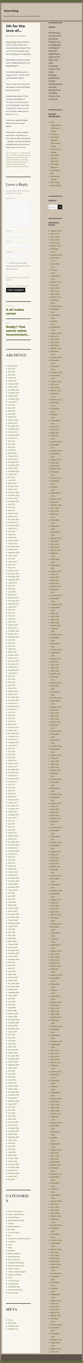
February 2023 (13, 486)
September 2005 (13, 1028)
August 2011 (12, 818)
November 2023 (13, 465)
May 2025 (11, 411)
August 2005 (12, 1031)
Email (9, 241)
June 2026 (11, 372)
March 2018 (12, 595)
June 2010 (11, 860)
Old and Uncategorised (16, 1265)
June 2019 (11, 564)
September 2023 (13, 471)
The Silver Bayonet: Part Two (55, 158)
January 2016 (12, 658)
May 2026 (11, 375)
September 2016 (13, 637)
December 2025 (13, 390)
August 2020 (12, 555)
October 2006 (13, 989)
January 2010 (12, 875)
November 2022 (13, 495)
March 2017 (12, 622)
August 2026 (12, 366)
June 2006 (11, 1001)
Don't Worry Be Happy (18, 164)
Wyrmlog (11, 11)
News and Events (14, 1259)
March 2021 (12, 537)
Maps (10, 1247)
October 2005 (13, 1025)
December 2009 (13, 878)
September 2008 (13, 923)
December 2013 (13, 733)
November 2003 (13, 1095)
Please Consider (13, 1268)
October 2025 (13, 396)
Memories (11, 1250)
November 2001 (13, 1167)
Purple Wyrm (13, 153)
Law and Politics (14, 1232)
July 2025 (11, 405)
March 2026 (12, 381)
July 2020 (11, 558)
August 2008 (12, 926)
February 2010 (13, 872)
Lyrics (10, 1244)
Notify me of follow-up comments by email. (18, 279)
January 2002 (12, 1161)
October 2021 (13, 522)
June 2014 (11, 715)
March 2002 (12, 1155)
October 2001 (13, 1170)
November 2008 (13, 917)
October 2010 (13, 848)
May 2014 (11, 718)
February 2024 (13, 456)
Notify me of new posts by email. (17, 286)
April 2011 (12, 830)
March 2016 (12, 652)
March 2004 (12, 1083)
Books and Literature (15, 1211)
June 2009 (11, 896)
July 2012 (11, 784)
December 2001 (13, 1164)
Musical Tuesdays (14, 1256)
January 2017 (12, 628)
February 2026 (13, 384)
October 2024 (13, 432)
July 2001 (11, 1179)
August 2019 (12, 561)
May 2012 (11, 790)
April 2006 (12, 1007)
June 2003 (11, 1110)
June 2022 (11, 507)
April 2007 (12, 971)
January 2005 (12, 1053)
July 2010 (11, 857)
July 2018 (11, 585)
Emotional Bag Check (13, 42)
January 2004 (12, 1089)
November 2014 (13, 700)
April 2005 (12, 1044)
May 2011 (11, 827)
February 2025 (13, 420)
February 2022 (13, 513)
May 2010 (11, 863)
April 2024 (12, 450)
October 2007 (13, 956)
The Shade (55, 182)
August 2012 (12, 781)
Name (9, 231)
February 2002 (13, 1158)
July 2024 (11, 441)
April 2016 (12, 649)
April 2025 (12, 414)
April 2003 (12, 1116)
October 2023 (13, 468)
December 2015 (13, 661)
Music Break (56, 185)
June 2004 (11, 1074)
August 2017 (12, 607)
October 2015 (13, 667)
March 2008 (12, 941)
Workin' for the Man (15, 1290)
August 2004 (12, 1068)
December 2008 (13, 914)
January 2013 (12, 766)
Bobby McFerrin (17, 162)
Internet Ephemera (17, 155)
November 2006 (13, 986)
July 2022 (11, 504)
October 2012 (13, 775)
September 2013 (13, 742)
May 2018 (11, 588)
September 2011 (13, 814)
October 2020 (13, 549)
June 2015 (11, 679)
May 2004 (11, 1077)
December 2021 (13, 519)
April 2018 (12, 592)
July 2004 (11, 1071)
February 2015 (13, 691)
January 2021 (12, 543)
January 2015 (12, 694)
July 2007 (11, 962)
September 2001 (13, 1173)
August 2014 (12, 709)
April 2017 (12, 619)
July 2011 (11, 821)
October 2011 (13, 811)
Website (9, 252)
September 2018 (13, 579)
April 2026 (12, 378)
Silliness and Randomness (17, 1271)
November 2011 (13, 808)
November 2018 (13, 576)
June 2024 (11, 444)
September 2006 (13, 992)
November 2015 (13, 664)
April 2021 (12, 534)
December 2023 (13, 462)
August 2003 (12, 1104)
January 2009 (12, 911)
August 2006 (12, 995)
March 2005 (12, 1047)
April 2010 (12, 866)
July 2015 (11, 676)
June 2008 (11, 932)
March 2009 (12, 905)
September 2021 (13, 525)
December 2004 (13, 1056)
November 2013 (13, 736)
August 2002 (12, 1140)
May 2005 (11, 1040)
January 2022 (12, 516)
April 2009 (12, 902)
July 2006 (11, 998)
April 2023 (12, 480)
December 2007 (13, 950)
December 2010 (13, 842)
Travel (10, 1277)
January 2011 (12, 839)
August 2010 (12, 854)
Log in (10, 1320)
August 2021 (12, 528)
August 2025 (12, 402)
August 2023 (12, 474)
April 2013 (12, 757)
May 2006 (11, 1004)
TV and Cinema (13, 1280)
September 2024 (13, 435)
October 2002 (13, 1134)
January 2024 (12, 459)
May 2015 (11, 682)
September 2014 (13, 706)
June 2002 (11, 1146)
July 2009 (11, 893)
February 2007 (13, 977)
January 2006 (12, 1016)
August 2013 (12, 745)
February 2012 (13, 799)
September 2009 (13, 887)
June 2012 (11, 787)
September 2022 (13, 501)
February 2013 (13, 763)
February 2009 (13, 908)
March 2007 (12, 974)
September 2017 (13, 604)
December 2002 (13, 1128)
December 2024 (13, 426)
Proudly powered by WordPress (22, 1357)
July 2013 (11, 748)
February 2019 (13, 570)
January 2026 (12, 387)
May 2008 (11, 935)
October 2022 (13, 498)
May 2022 (11, 510)
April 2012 (12, 793)
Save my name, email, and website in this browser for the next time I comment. (18, 266)
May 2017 (11, 616)
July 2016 (11, 640)
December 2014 (13, 697)
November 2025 (13, 393)
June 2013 (11, 751)
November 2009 (13, 881)
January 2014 (12, 730)
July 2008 (11, 929)
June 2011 (11, 824)
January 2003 (12, 1125)
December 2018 (13, 573)
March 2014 (12, 724)
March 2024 (12, 453)
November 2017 (13, 601)
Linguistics (12, 1241)
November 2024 (13, 429)
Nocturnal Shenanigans (16, 1262)
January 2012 (12, 802)
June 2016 (11, 643)
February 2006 (13, 1013)
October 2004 (13, 1062)
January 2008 (12, 947)
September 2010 (13, 851)
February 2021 (13, 540)
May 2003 (11, 1113)
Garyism (54, 134)
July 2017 (11, 610)
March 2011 (12, 833)
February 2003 (13, 1122)
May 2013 (11, 754)
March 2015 (12, 688)
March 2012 (12, 796)
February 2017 (13, 625)
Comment (11, 198)
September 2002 (13, 1137)
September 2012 (13, 778)
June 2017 (11, 613)
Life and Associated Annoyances (19, 1238)
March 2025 (12, 417)
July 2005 (11, 1034)
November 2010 (13, 845)
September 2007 (13, 959)
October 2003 (13, 1098)
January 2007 (12, 980)
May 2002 (11, 1149)
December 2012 (13, 769)
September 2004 (13, 1065)
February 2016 (13, 655)
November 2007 (13, 953)
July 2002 (11, 1143)
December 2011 (13, 805)
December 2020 (13, 546)
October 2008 (13, 920)
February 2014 (13, 727)
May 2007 (11, 968)
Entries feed (12, 1323)
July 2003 (11, 1107)
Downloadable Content (16, 1220)
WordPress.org (13, 1329)
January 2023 (12, 489)
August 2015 (12, 673)
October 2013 (13, 739)
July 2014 (11, 712)
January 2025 (12, 423)
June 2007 (11, 965)
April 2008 (12, 938)
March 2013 (12, 760)
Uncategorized (13, 1284)
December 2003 (13, 1092)
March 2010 (12, 869)
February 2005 (13, 1050)
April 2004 (12, 1080)
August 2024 (12, 438)
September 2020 (13, 552)
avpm (22, 160)
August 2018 (12, 582)
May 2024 (11, 447)
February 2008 (13, 944)
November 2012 (13, 772)
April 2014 (12, 721)
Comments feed (13, 1326)
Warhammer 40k (14, 1287)
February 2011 (13, 836)
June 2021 (11, 531)
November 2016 (13, 631)
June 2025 (11, 408)
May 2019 (11, 567)
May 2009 (11, 899)
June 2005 (11, 1037)
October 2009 (13, 884)
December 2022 (13, 492)
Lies (9, 1235)
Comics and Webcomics (16, 1214)
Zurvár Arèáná (13, 1293)
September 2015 (13, 670)
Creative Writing (13, 1217)
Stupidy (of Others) (20, 157)
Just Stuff (11, 1229)
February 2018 (13, 598)
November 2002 (13, 1131)
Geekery (11, 1223)
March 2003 (12, 1119)
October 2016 (13, 634)
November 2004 (13, 1059)
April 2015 (12, 685)
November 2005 (13, 1022)
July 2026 (11, 369)
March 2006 (12, 1010)
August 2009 (12, 890)
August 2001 (12, 1176)
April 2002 (12, 1152)
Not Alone (25, 166)
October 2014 (13, 703)
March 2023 (12, 483)
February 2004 (13, 1086)
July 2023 (11, 477)
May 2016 (11, 646)
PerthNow (15, 54)
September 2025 (13, 399)
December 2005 (13, 1019)
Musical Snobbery (14, 1253)
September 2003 (13, 1101)
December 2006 (13, 983)
